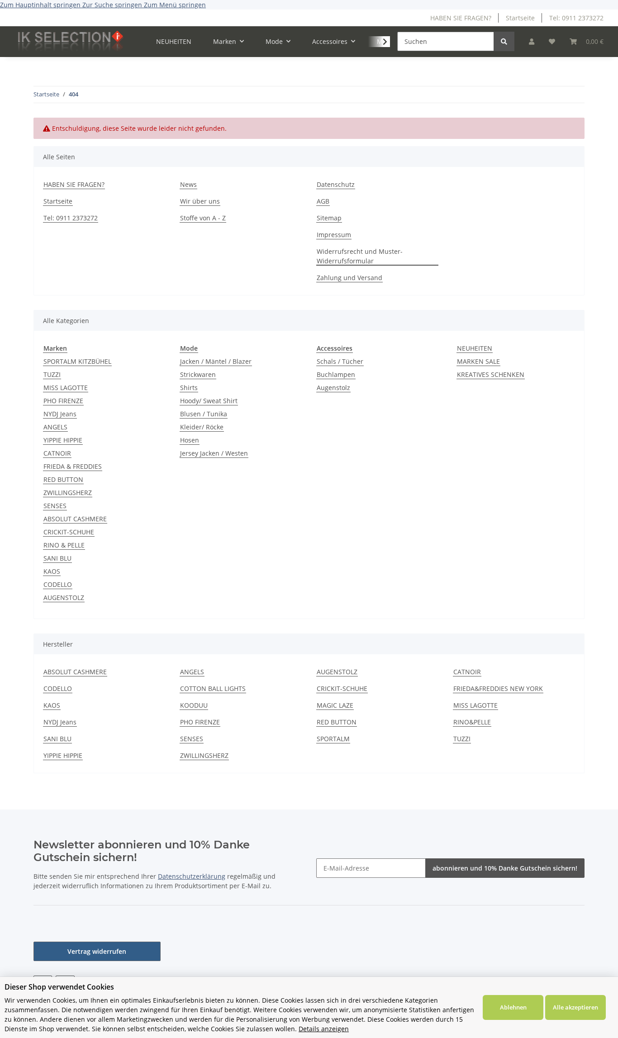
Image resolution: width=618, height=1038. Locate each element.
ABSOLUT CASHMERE (75, 518)
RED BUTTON (63, 479)
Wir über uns (200, 201)
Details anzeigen (324, 1028)
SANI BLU (57, 558)
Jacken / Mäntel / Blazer (216, 361)
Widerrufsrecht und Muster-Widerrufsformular (360, 256)
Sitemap (329, 218)
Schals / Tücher (340, 361)
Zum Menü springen (175, 4)
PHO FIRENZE (63, 400)
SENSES (55, 505)
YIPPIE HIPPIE (62, 440)
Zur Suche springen (113, 4)
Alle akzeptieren (575, 1007)
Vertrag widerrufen (96, 951)
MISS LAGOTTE (65, 387)
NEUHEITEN (474, 348)
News (188, 184)
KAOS (51, 571)
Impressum (334, 234)
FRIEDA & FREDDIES (72, 466)
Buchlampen (336, 374)
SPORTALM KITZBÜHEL (77, 361)
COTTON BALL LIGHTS (213, 688)
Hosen (189, 440)
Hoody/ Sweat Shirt (209, 400)
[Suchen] (504, 41)
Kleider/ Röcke (201, 427)
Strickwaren (198, 374)
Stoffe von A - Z (203, 218)
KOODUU (194, 705)
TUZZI (52, 374)
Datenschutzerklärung (191, 876)
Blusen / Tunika (203, 413)
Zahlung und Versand (349, 277)
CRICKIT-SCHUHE (68, 532)
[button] (532, 41)
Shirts (189, 387)
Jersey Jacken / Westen (214, 453)
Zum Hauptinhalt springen (41, 4)
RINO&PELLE (472, 722)
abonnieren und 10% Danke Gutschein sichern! (505, 868)
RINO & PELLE (64, 545)
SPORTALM (333, 738)
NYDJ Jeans (59, 413)
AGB (323, 201)
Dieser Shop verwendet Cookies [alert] (59, 987)
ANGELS (55, 427)
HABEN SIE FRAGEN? (460, 18)
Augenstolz (333, 387)
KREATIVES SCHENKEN (490, 374)
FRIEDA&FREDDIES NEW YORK (498, 688)
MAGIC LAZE (335, 705)
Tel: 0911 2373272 (576, 18)
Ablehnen (513, 1007)
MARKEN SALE (478, 361)
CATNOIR (57, 453)
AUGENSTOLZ (63, 597)
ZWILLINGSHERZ (67, 492)
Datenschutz (336, 184)
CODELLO (57, 584)
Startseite (520, 18)
